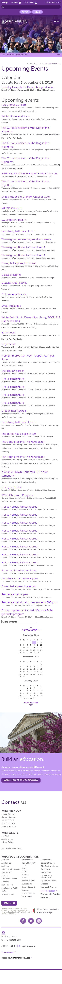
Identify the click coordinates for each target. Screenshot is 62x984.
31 (24, 677)
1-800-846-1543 (53, 2)
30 (38, 653)
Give (37, 12)
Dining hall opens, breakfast (18, 263)
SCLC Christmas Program (17, 495)
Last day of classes (12, 370)
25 (20, 653)
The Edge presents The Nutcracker (23, 441)
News (23, 878)
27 (27, 653)
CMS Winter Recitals (13, 410)
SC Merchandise (28, 893)
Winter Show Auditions (15, 116)
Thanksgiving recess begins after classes (26, 239)
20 (27, 650)
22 (34, 650)
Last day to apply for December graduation (28, 87)
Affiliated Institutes (9, 879)
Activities (5, 866)
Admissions (6, 872)
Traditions (45, 869)
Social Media (26, 896)
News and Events (35, 63)
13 (27, 647)
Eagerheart (8, 332)
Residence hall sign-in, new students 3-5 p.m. (29, 602)
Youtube (31, 921)
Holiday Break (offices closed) (19, 506)
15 (34, 647)
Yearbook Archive (48, 887)
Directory (14, 2)
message (18, 946)
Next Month (31, 703)
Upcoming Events (52, 63)
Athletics (5, 882)
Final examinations (12, 378)
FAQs (3, 891)
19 (24, 650)
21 (31, 650)
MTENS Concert (11, 208)
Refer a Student (28, 887)
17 (41, 647)
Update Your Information (46, 877)
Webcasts (45, 884)
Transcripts (46, 872)
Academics (6, 863)
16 (37, 647)
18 (20, 650)
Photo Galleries (28, 881)
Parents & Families (9, 827)
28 (31, 653)
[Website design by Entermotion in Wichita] (31, 958)
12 (24, 647)
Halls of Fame (7, 894)
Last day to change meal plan (19, 578)
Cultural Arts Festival (14, 282)
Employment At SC (9, 888)
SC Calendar (29, 2)
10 (41, 645)
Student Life (46, 860)
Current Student (8, 817)
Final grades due (11, 487)
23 (37, 650)
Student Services (48, 863)
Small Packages (11, 305)
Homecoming (27, 860)
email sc (9, 903)
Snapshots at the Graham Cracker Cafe (25, 196)
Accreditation (7, 839)
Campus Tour (7, 885)
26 (24, 653)
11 (20, 647)
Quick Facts (26, 884)
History (24, 868)
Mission (24, 875)
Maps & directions (28, 946)
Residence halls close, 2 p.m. (19, 433)
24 (41, 650)
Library (24, 871)
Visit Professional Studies (12, 849)
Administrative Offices (10, 869)
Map (3, 2)
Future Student (7, 814)
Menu (56, 21)
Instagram (39, 921)
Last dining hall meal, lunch (18, 231)
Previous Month (30, 630)
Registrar (25, 890)
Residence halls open (14, 594)
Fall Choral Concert (13, 104)
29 (34, 653)
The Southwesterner (50, 866)
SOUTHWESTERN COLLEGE (19, 958)
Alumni (4, 876)
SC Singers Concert (13, 219)
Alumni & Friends (8, 823)
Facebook (23, 921)
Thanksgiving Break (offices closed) (23, 247)
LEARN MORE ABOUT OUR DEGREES (21, 780)
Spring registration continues (19, 570)
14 (31, 647)
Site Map (5, 836)
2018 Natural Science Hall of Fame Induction (29, 173)
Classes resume (11, 274)
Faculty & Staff (7, 820)
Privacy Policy (7, 842)
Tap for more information (14, 54)
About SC (5, 860)
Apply (25, 12)
